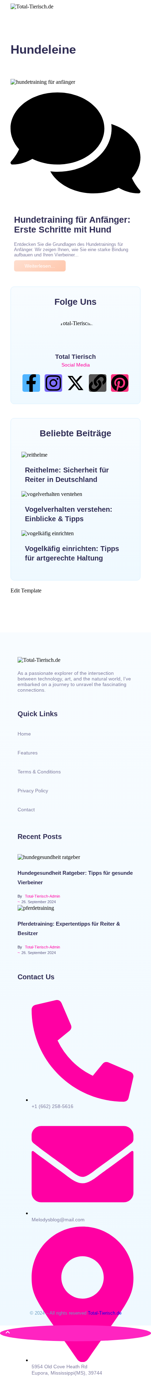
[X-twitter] (75, 383)
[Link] (97, 383)
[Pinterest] (120, 383)
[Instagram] (53, 383)
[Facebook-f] (31, 383)
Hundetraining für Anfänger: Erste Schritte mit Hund (72, 224)
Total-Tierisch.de (105, 1313)
